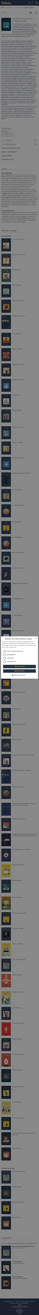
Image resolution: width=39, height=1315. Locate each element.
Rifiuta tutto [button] (19, 671)
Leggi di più (13, 647)
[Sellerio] (6, 3)
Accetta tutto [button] (19, 666)
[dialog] (19, 657)
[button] (19, 675)
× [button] (36, 638)
